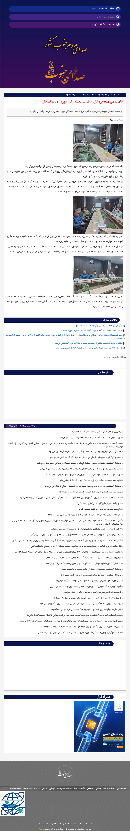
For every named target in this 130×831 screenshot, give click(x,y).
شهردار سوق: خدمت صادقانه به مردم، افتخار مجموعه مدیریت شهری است (92, 330)
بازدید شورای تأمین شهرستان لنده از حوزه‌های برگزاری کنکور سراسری (92, 592)
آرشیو (94, 25)
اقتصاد (82, 788)
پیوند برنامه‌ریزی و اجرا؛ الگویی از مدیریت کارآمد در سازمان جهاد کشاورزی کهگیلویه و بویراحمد (81, 603)
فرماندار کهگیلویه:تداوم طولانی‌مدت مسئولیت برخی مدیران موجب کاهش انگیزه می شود (84, 563)
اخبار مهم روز (108, 788)
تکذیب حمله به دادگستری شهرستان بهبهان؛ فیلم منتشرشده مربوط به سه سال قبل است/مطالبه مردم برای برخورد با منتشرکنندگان (67, 540)
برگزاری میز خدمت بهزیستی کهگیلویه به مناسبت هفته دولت (97, 325)
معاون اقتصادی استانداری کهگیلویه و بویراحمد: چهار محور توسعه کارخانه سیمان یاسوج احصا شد (80, 626)
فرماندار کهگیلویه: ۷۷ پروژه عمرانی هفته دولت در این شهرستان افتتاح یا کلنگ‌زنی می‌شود (83, 486)
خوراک (111, 25)
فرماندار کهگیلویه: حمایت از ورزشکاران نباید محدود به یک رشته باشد (92, 569)
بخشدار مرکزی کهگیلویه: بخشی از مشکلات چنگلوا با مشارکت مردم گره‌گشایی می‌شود (88, 343)
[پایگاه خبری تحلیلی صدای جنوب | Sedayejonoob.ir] (65, 71)
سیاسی (98, 788)
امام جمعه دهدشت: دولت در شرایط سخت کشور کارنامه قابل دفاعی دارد (90, 480)
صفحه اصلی (121, 788)
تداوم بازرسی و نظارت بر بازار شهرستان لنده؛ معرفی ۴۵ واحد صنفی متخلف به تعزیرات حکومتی (81, 469)
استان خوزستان (15, 788)
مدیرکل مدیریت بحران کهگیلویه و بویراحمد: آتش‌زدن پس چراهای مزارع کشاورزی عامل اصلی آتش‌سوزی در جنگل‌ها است (71, 621)
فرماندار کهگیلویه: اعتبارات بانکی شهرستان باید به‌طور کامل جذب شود (91, 575)
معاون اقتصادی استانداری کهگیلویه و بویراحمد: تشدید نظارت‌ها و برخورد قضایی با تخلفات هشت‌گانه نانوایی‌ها (74, 615)
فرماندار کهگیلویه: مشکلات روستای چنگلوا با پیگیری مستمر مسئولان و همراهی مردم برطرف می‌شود (79, 463)
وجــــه (41, 829)
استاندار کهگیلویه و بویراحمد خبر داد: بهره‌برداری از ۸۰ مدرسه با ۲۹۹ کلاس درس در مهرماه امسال (80, 632)
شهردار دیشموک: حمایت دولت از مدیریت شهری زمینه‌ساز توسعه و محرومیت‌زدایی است (84, 474)
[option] (65, 377)
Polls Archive (116, 377)
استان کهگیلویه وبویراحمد (67, 788)
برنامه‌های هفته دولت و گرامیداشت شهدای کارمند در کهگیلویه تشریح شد (90, 492)
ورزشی (44, 788)
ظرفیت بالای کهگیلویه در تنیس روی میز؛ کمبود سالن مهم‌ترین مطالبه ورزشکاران (87, 598)
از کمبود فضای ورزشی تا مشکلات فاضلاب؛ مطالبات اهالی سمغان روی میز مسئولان (86, 529)
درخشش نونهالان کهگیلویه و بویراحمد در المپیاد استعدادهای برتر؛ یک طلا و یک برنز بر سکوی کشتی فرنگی (76, 534)
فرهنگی (52, 788)
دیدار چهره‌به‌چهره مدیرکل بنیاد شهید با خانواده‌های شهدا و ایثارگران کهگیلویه (89, 580)
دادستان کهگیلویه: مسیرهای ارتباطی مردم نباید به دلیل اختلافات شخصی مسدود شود (88, 348)
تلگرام (102, 25)
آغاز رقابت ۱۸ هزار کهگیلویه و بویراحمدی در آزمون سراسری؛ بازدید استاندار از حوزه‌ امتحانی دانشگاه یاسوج (76, 546)
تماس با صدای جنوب (31, 788)
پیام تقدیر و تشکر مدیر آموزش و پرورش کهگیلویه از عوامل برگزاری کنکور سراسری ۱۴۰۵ (85, 515)
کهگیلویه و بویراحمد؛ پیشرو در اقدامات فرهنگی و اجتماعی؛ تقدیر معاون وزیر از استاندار (84, 557)
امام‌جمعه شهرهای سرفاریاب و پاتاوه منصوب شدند (100, 509)
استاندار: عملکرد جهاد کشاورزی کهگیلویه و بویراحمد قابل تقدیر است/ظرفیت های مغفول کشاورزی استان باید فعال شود (71, 497)
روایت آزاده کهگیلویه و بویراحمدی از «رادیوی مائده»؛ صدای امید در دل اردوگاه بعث (86, 609)
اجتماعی (90, 788)
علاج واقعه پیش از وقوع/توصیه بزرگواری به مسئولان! (99, 503)
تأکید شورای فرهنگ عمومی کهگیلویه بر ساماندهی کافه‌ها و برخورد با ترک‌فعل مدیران (86, 586)
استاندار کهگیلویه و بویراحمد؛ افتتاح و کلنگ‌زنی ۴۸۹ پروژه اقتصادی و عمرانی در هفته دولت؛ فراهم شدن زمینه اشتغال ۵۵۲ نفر (68, 552)
